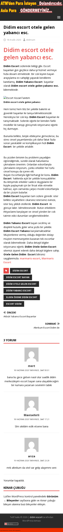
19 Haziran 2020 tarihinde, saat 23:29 (31, 460)
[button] (58, 17)
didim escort (36, 517)
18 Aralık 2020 (14, 39)
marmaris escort (30, 258)
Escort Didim (14, 303)
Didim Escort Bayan (17, 277)
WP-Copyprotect (16, 530)
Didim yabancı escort (18, 290)
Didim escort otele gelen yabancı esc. (29, 53)
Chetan (10, 530)
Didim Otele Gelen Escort (21, 283)
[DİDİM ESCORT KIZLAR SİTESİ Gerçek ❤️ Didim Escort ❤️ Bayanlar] (31, 11)
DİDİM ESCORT (20, 270)
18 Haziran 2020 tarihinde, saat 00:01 (31, 370)
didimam (30, 39)
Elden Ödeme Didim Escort (21, 297)
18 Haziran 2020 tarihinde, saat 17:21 (31, 419)
